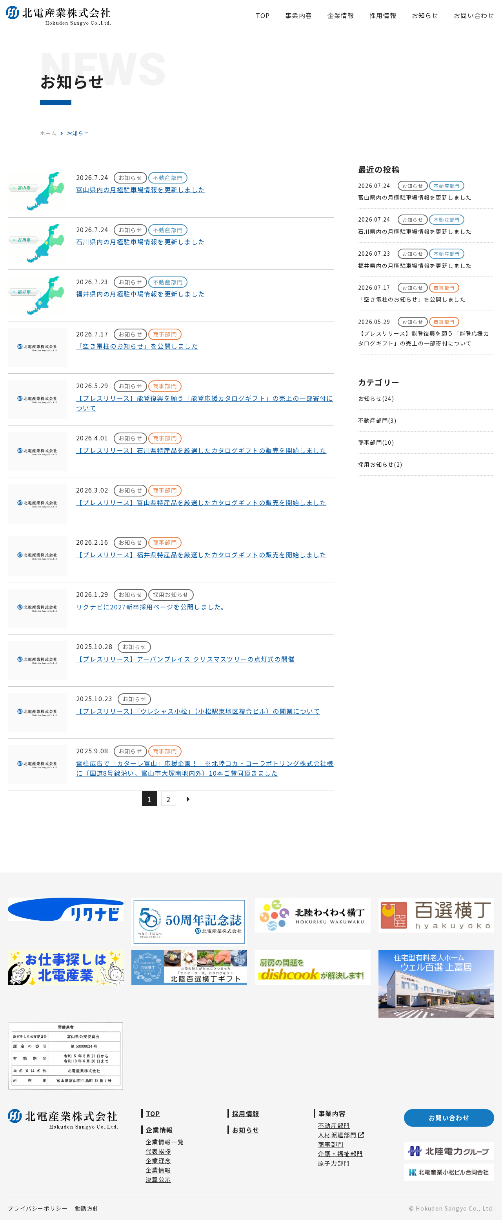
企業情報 (158, 1170)
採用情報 (245, 1113)
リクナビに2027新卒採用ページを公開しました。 (152, 606)
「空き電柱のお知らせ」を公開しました (137, 346)
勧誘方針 (87, 1208)
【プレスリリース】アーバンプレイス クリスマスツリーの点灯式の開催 (185, 659)
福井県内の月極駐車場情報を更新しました (140, 293)
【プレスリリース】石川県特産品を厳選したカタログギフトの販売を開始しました (201, 450)
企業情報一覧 (165, 1142)
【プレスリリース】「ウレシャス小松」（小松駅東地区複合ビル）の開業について (198, 711)
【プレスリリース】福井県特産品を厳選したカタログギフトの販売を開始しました (201, 554)
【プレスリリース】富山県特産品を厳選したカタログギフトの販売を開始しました (201, 502)
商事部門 (331, 1144)
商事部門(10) (376, 442)
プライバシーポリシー (38, 1208)
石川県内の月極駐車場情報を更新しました (140, 241)
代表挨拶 (158, 1151)
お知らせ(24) (376, 398)
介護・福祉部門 (340, 1153)
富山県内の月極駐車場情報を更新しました (140, 189)
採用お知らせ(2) (380, 464)
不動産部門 (334, 1125)
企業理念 (158, 1160)
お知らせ (245, 1130)
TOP (153, 1113)
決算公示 (158, 1179)
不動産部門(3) (377, 420)
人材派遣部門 (338, 1135)
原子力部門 (334, 1163)
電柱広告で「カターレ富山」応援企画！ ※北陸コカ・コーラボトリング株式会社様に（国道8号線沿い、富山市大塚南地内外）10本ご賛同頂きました (205, 768)
